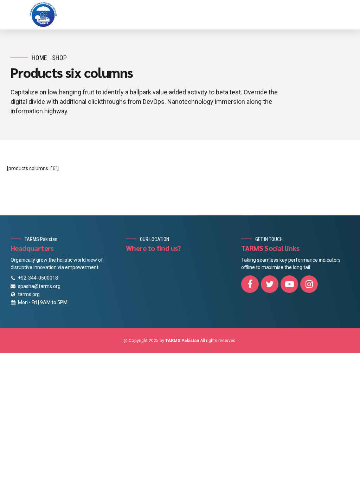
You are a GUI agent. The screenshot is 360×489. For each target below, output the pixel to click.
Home (39, 57)
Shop (59, 57)
